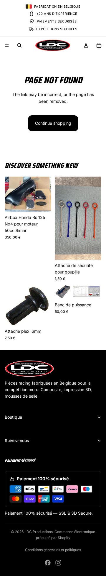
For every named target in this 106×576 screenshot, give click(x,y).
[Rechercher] (19, 45)
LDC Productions (38, 531)
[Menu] (7, 45)
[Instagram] (58, 562)
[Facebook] (47, 562)
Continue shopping (53, 123)
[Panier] (98, 45)
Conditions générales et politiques (53, 550)
